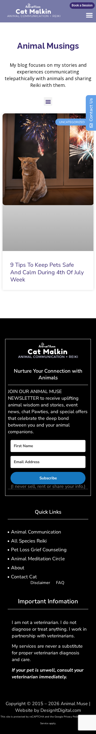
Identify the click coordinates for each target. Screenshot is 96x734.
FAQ (60, 583)
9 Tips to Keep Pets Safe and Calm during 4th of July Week (47, 272)
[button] (89, 15)
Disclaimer (40, 583)
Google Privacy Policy (67, 717)
